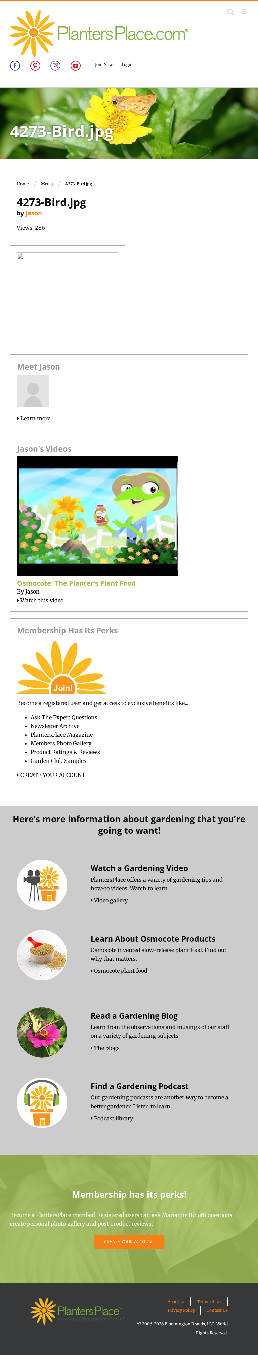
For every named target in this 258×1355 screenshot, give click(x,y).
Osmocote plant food (120, 970)
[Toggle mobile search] (230, 11)
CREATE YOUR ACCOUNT (52, 775)
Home (23, 183)
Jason (34, 213)
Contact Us (217, 1310)
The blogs (106, 1048)
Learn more (34, 418)
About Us (176, 1301)
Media (47, 183)
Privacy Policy (181, 1310)
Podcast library (113, 1118)
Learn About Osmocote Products (153, 938)
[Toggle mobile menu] (244, 11)
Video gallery (110, 900)
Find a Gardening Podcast (140, 1086)
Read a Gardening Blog (134, 1015)
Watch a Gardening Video (139, 868)
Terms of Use (209, 1301)
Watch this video (41, 600)
